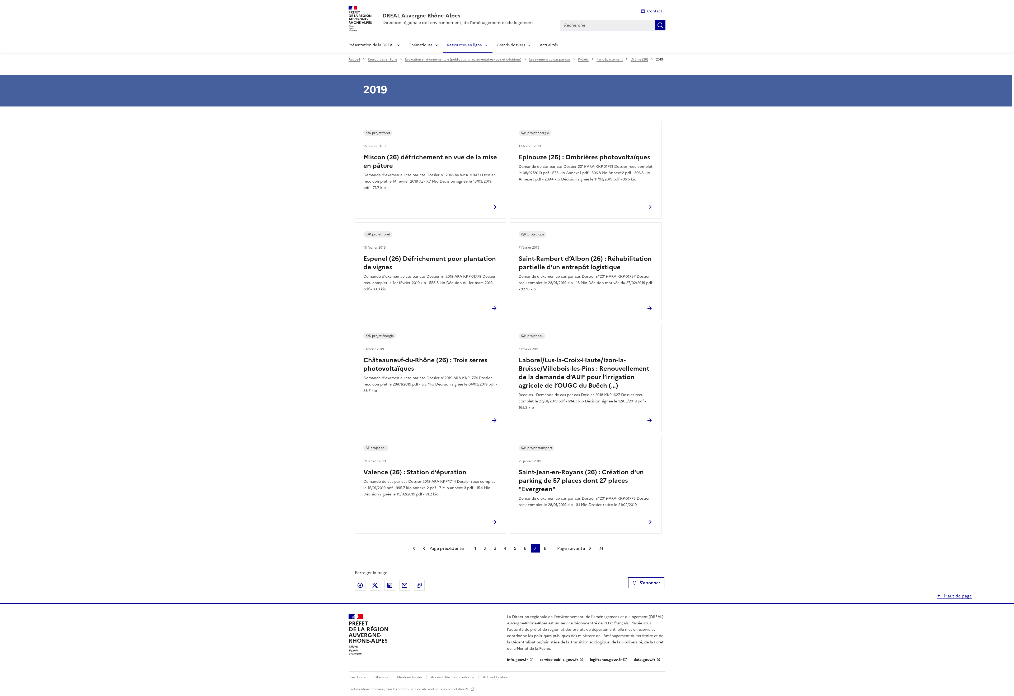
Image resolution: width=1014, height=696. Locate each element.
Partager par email (404, 585)
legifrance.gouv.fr (606, 659)
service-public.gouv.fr (559, 659)
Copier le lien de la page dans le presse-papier (419, 585)
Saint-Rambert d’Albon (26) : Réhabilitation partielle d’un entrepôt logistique (585, 263)
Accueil (354, 59)
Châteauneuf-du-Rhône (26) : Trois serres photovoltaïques (425, 364)
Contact (654, 11)
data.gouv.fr (644, 659)
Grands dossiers (511, 45)
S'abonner (650, 582)
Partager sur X (375, 585)
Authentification (495, 677)
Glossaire (381, 677)
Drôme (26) (639, 59)
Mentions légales (409, 677)
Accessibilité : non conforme (452, 677)
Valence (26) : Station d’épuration (414, 472)
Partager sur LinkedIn (389, 585)
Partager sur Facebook (360, 585)
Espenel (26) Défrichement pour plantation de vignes (429, 263)
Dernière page (601, 548)
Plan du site (357, 677)
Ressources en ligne (464, 45)
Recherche (660, 25)
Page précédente (446, 548)
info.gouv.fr (517, 659)
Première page (413, 548)
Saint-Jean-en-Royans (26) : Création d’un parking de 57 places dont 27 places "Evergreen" (581, 480)
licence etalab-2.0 (456, 689)
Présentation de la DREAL (371, 45)
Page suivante (571, 548)
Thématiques (420, 45)
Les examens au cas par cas (549, 59)
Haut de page (957, 596)
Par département (610, 59)
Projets (583, 59)
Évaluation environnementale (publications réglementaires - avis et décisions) (463, 59)
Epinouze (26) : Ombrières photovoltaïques (584, 157)
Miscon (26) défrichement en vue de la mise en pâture (430, 161)
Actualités (549, 45)
